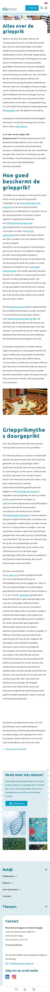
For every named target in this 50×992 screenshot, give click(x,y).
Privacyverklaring (13, 945)
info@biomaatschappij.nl (21, 963)
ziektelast (10, 110)
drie (17, 575)
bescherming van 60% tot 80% (22, 319)
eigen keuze (21, 126)
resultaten (24, 595)
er (8, 575)
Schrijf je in (19, 803)
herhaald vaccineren (27, 491)
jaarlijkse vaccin (17, 307)
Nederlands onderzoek (18, 515)
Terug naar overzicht (15, 749)
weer (11, 575)
